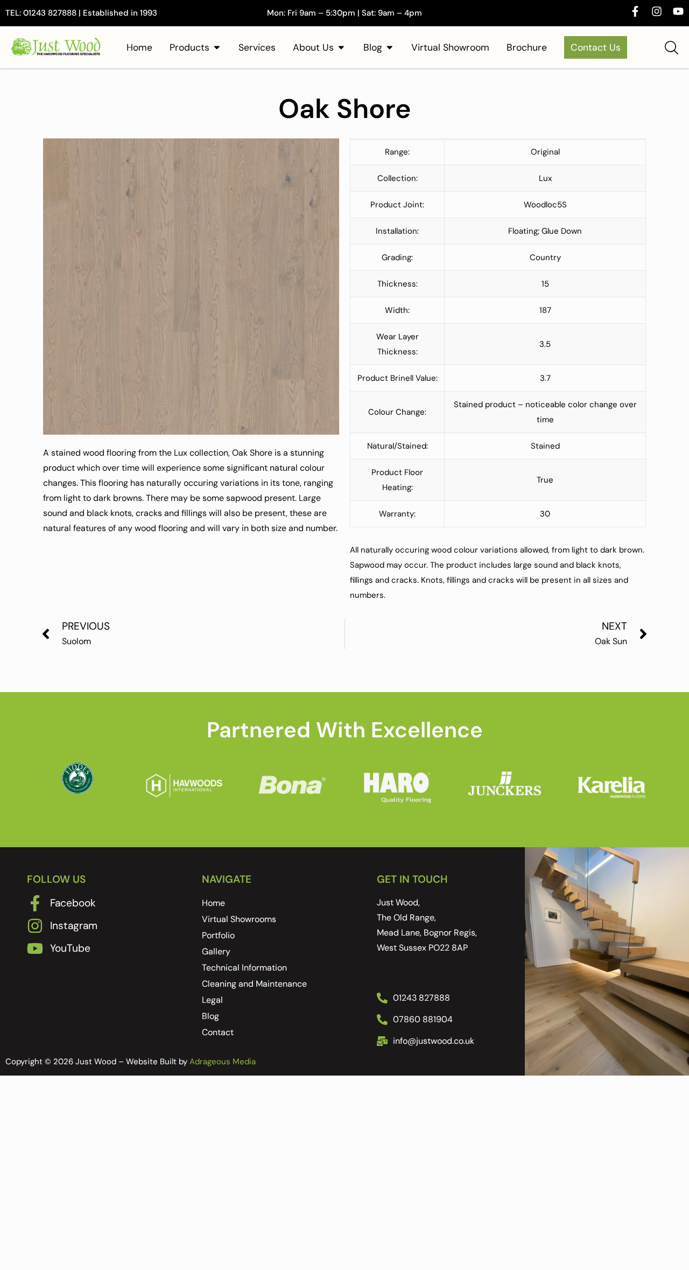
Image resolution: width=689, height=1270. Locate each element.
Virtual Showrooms (239, 919)
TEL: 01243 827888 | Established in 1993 (81, 13)
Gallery (216, 951)
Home (213, 903)
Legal (212, 1000)
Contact (218, 1032)
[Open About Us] (341, 47)
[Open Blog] (390, 47)
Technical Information (244, 967)
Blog (210, 1016)
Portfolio (218, 935)
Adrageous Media (222, 1061)
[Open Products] (217, 47)
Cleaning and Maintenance (254, 983)
